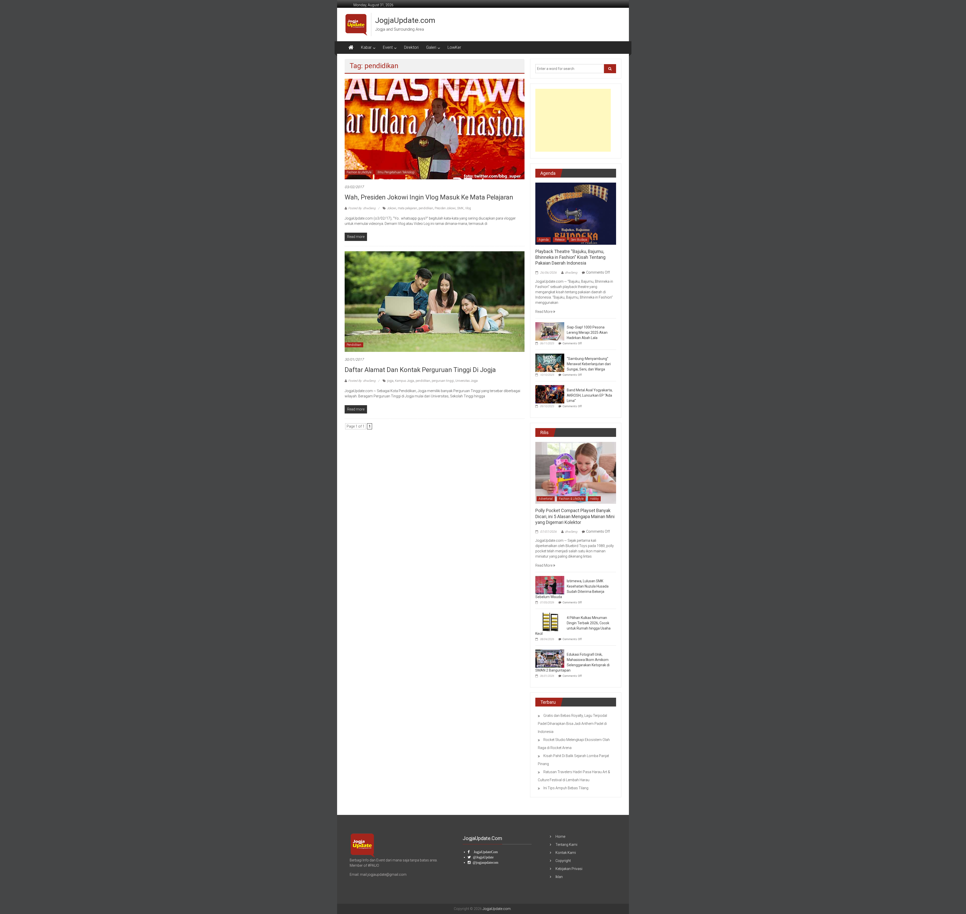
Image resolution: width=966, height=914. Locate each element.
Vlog (468, 208)
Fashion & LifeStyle (359, 172)
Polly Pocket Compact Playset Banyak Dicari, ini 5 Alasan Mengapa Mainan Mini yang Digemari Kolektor (575, 516)
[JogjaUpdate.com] (351, 47)
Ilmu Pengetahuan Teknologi (396, 172)
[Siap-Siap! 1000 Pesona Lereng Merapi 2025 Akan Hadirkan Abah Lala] (549, 331)
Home (560, 837)
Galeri (431, 47)
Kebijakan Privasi (568, 869)
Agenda (544, 239)
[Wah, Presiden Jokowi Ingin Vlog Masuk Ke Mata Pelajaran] (435, 129)
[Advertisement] (573, 120)
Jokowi (391, 208)
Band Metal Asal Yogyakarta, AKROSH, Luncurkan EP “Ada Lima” (590, 395)
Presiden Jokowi (445, 208)
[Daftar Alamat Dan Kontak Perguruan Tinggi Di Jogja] (435, 301)
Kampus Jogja (404, 381)
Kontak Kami (565, 853)
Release (560, 239)
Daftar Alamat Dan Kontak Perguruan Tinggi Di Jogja (420, 369)
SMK (460, 208)
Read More (544, 312)
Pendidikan (354, 345)
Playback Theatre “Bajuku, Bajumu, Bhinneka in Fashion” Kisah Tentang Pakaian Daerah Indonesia (570, 257)
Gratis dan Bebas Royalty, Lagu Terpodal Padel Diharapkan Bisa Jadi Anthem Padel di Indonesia (572, 724)
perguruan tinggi (443, 381)
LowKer (454, 47)
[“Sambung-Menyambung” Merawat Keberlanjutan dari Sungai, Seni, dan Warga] (549, 362)
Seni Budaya (579, 239)
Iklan (559, 877)
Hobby (594, 499)
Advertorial (546, 499)
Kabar (366, 47)
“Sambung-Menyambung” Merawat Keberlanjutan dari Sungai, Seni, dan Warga (589, 364)
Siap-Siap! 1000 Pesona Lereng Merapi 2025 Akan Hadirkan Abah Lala (587, 332)
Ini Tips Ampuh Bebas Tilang (565, 788)
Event (388, 47)
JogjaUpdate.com (405, 20)
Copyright (563, 861)
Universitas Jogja (466, 381)
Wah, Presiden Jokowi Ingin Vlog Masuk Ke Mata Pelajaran (429, 197)
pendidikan (426, 208)
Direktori (411, 47)
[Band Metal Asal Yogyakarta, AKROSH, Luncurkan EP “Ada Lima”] (549, 394)
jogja (390, 381)
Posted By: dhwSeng (362, 208)
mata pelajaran (407, 208)
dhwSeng (571, 272)
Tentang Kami (566, 845)
